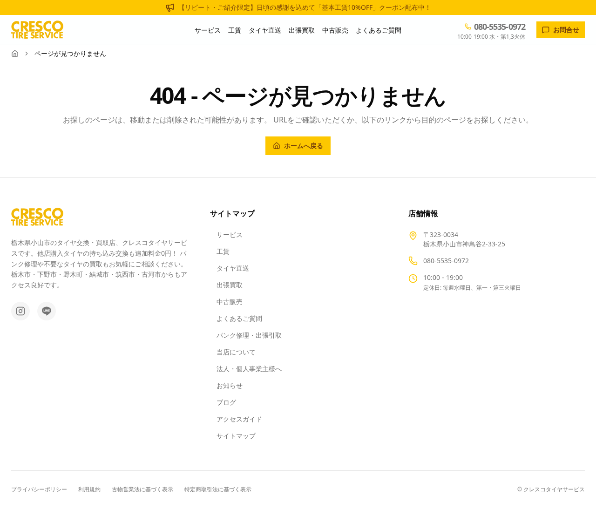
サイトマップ (236, 435)
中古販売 (335, 30)
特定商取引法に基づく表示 (217, 489)
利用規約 (89, 489)
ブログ (226, 402)
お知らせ (230, 385)
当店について (236, 351)
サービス (208, 30)
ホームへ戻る (303, 145)
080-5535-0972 (446, 260)
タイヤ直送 (265, 30)
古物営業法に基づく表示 (142, 489)
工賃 (234, 30)
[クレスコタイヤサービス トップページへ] (37, 29)
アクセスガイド (239, 418)
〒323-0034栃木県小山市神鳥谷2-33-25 (464, 239)
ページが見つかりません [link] (70, 53)
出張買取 (302, 30)
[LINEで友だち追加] (46, 311)
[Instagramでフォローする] (20, 311)
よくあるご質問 (378, 30)
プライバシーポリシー (39, 489)
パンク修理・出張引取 (249, 335)
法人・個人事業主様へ (249, 368)
